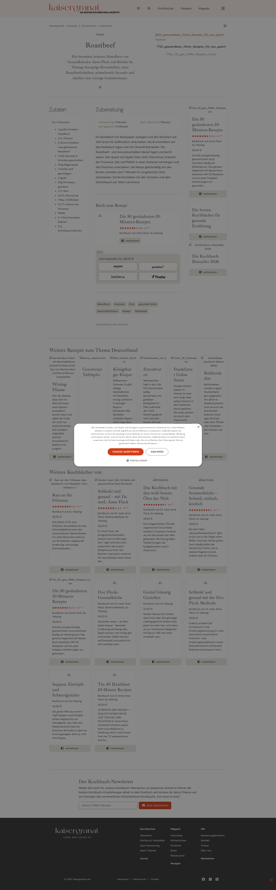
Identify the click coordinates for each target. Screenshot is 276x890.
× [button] (198, 427)
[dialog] (138, 445)
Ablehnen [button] (157, 451)
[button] (138, 460)
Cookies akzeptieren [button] (125, 451)
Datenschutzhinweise (147, 443)
